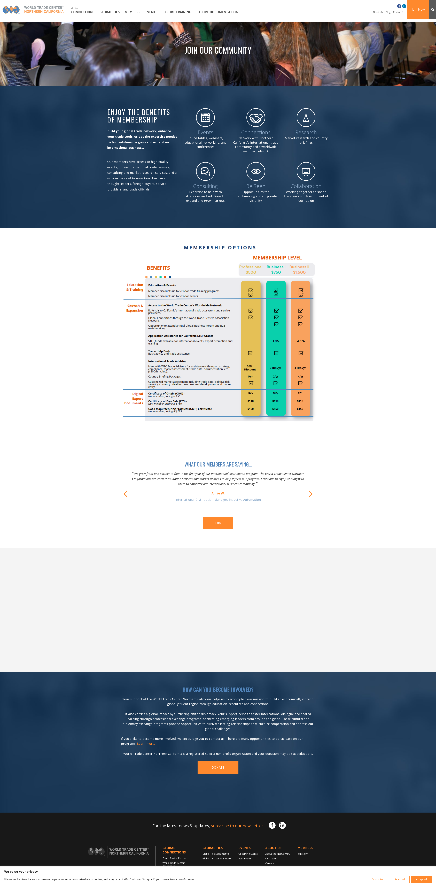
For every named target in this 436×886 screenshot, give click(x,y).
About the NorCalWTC (277, 853)
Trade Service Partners (175, 858)
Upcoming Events (248, 853)
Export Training (176, 12)
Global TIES (109, 12)
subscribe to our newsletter (237, 825)
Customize (377, 879)
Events (151, 12)
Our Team (271, 858)
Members (132, 12)
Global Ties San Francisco (217, 858)
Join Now (418, 9)
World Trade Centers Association (173, 864)
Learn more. (146, 744)
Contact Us (399, 12)
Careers (269, 863)
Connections (82, 10)
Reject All (400, 879)
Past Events (244, 858)
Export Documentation (217, 12)
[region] (218, 876)
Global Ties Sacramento (216, 853)
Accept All (421, 879)
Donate (218, 767)
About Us (378, 12)
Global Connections (174, 850)
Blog (388, 12)
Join (218, 523)
